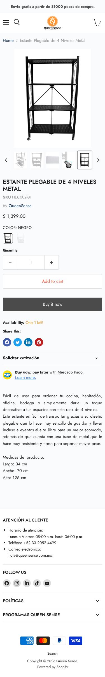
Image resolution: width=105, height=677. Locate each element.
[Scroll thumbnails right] (97, 160)
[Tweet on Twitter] (17, 342)
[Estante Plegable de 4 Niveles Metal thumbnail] (20, 160)
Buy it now (52, 304)
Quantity (10, 250)
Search (52, 653)
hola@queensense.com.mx (30, 555)
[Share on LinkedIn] (28, 342)
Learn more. (25, 377)
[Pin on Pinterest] (39, 342)
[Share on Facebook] (7, 342)
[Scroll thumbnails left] (6, 160)
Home (8, 40)
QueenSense (20, 206)
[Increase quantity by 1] (52, 262)
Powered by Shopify (52, 666)
